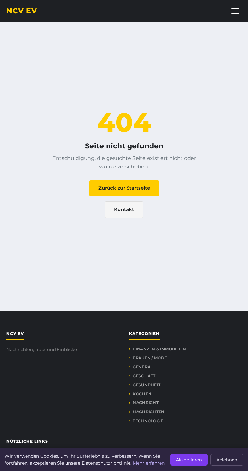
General (143, 366)
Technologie (148, 420)
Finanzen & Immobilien (159, 349)
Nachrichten (148, 411)
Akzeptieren (189, 459)
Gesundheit (146, 384)
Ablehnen (226, 459)
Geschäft (144, 375)
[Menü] (235, 11)
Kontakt (124, 209)
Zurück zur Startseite (124, 188)
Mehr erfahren (149, 463)
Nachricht (146, 402)
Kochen (142, 393)
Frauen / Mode (150, 357)
